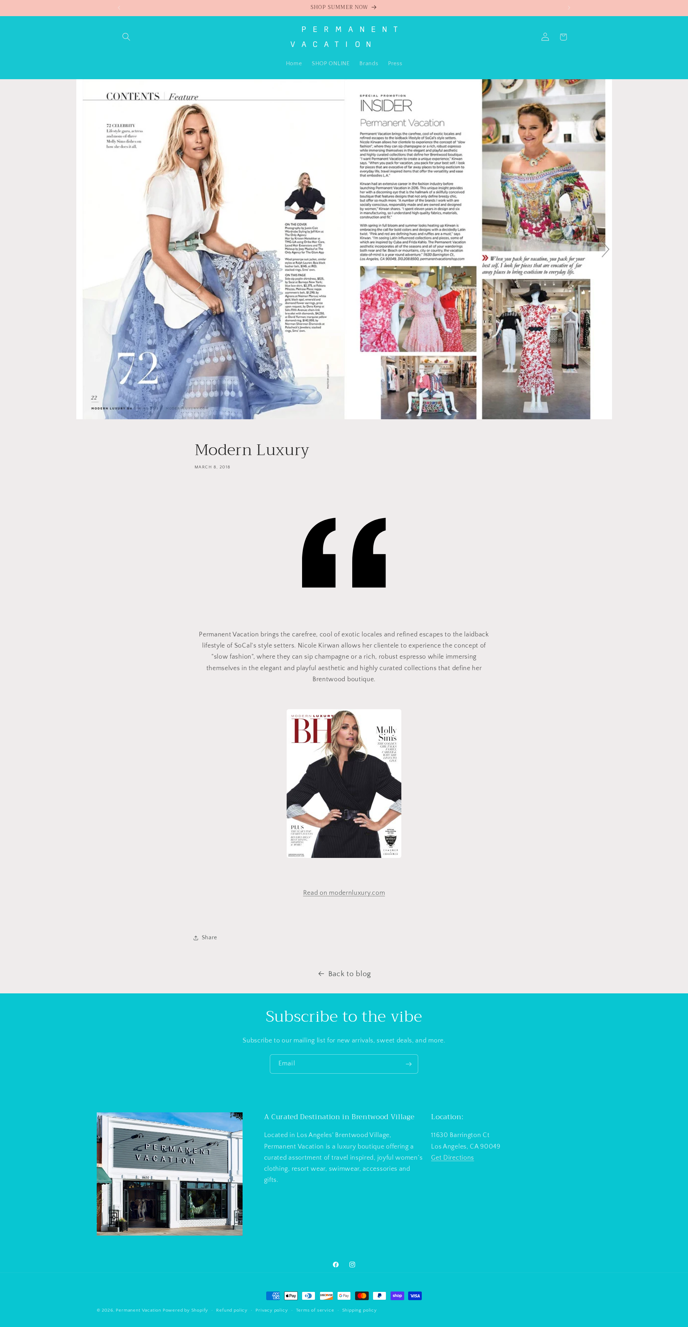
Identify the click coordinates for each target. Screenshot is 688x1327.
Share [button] (209, 937)
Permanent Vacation (138, 1310)
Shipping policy (359, 1310)
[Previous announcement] (119, 8)
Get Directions (452, 1157)
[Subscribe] (409, 1064)
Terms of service (315, 1310)
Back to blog (349, 974)
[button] (127, 37)
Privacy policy (271, 1310)
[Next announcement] (569, 8)
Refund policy (231, 1310)
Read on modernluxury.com (344, 893)
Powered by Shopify (186, 1310)
